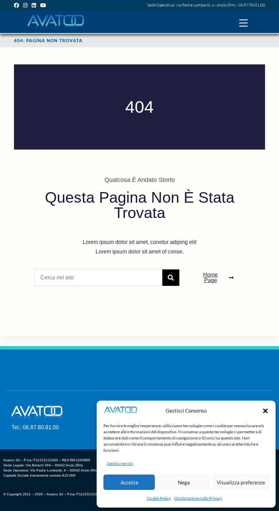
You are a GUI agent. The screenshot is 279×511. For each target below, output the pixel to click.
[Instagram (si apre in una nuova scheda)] (25, 5)
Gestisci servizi (120, 463)
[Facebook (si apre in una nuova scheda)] (17, 5)
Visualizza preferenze (241, 482)
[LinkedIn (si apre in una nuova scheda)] (34, 5)
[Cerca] (170, 277)
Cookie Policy (159, 498)
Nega (184, 482)
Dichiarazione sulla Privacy (198, 498)
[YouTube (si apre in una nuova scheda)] (43, 5)
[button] (265, 410)
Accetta (129, 482)
